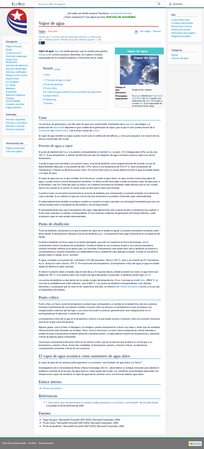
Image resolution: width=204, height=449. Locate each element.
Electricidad (58, 127)
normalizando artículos (120, 13)
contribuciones (94, 36)
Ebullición (138, 98)
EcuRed (18, 4)
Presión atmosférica (129, 286)
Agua (148, 98)
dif (40, 39)
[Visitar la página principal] (16, 21)
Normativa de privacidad (14, 443)
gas (139, 95)
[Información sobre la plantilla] (162, 51)
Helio (142, 280)
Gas (66, 130)
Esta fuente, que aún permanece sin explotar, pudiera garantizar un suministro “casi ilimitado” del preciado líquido (103, 402)
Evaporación (157, 95)
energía (42, 54)
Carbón (57, 130)
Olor (141, 103)
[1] (142, 362)
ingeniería (130, 124)
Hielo (148, 100)
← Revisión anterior (51, 39)
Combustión (44, 130)
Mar (109, 151)
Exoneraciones (46, 443)
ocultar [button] (57, 69)
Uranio (96, 130)
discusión (83, 36)
